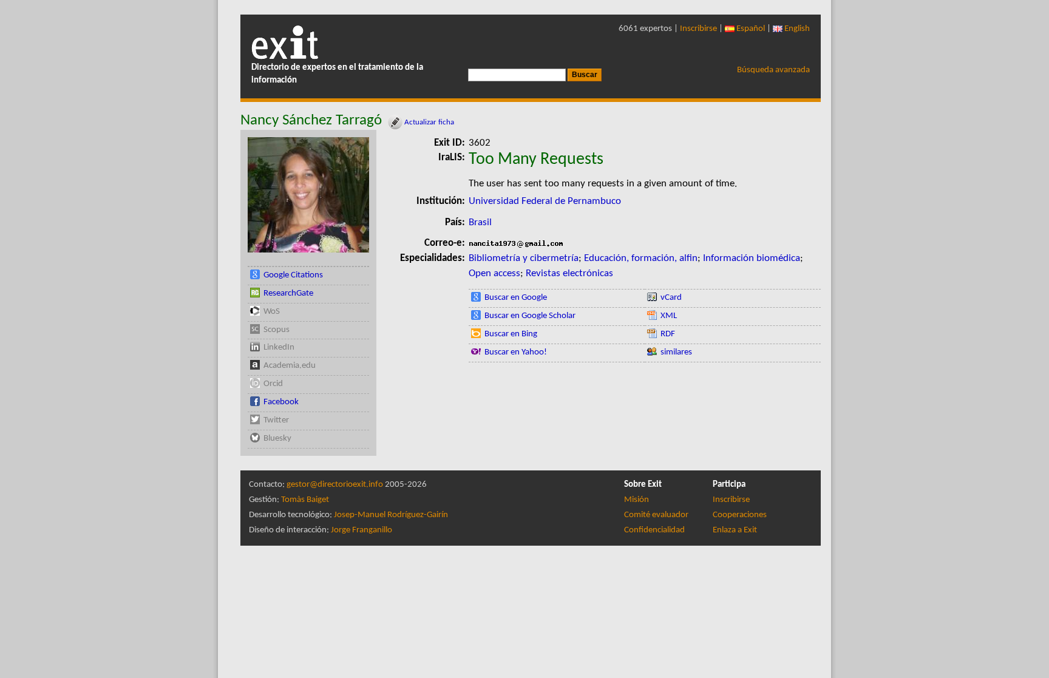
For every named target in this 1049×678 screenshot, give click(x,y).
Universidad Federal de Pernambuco (545, 201)
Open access (494, 273)
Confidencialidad (654, 530)
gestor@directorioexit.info (335, 484)
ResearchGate (288, 293)
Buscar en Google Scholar (529, 315)
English (796, 28)
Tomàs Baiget (305, 499)
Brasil (480, 222)
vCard (671, 297)
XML (668, 315)
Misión (636, 499)
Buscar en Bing (510, 334)
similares (676, 352)
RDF (667, 334)
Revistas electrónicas (569, 273)
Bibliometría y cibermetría (524, 258)
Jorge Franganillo (361, 530)
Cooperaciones (740, 515)
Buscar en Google (515, 297)
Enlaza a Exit (735, 530)
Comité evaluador (656, 515)
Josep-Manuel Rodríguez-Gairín (391, 515)
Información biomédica (751, 258)
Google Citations (293, 275)
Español (750, 28)
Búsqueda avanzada (773, 70)
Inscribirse (698, 28)
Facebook (281, 402)
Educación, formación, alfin (641, 258)
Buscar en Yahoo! (515, 352)
